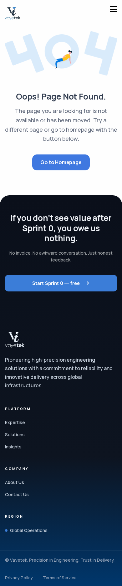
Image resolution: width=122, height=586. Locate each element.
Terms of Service (60, 577)
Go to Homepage (60, 162)
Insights (13, 447)
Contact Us (17, 494)
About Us (14, 482)
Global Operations (29, 530)
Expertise (15, 422)
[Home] (12, 14)
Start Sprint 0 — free (56, 283)
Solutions (15, 434)
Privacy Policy (19, 577)
